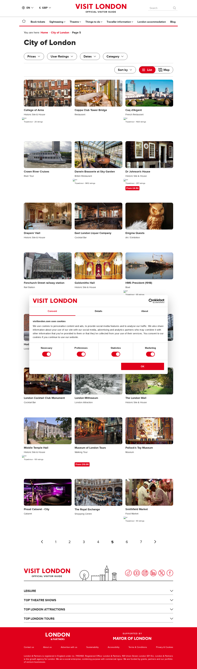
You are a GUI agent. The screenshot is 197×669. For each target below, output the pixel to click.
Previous (42, 541)
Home (44, 33)
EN (28, 8)
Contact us (29, 647)
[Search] (174, 7)
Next (155, 541)
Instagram (145, 573)
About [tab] (144, 311)
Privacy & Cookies (164, 647)
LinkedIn (153, 573)
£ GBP (43, 8)
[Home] (23, 22)
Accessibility (113, 647)
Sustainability (92, 647)
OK (142, 366)
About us (47, 647)
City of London (60, 33)
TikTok (128, 573)
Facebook (170, 573)
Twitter (161, 573)
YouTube (136, 573)
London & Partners (58, 636)
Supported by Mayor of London (132, 636)
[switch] (81, 354)
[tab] (147, 69)
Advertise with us (69, 647)
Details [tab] (98, 311)
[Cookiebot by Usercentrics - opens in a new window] (150, 301)
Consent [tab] (52, 311)
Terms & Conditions (138, 647)
